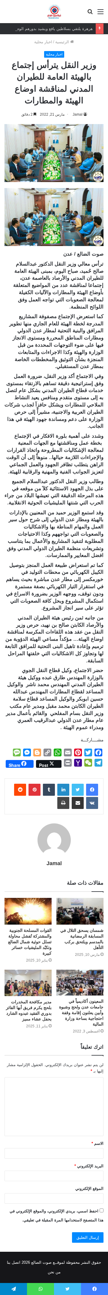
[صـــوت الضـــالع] (54, 11)
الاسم (98, 1143)
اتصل (16, 1262)
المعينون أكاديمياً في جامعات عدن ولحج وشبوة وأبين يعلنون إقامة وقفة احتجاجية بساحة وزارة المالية (81, 1012)
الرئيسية (62, 42)
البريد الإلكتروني (89, 1166)
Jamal (77, 114)
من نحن (54, 1272)
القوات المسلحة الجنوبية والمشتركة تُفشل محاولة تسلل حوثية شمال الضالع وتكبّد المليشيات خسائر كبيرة (30, 942)
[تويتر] (78, 790)
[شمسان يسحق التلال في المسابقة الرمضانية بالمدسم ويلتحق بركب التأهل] (80, 911)
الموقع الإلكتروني (89, 1188)
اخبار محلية (43, 42)
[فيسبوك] (92, 790)
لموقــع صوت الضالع (47, 1262)
